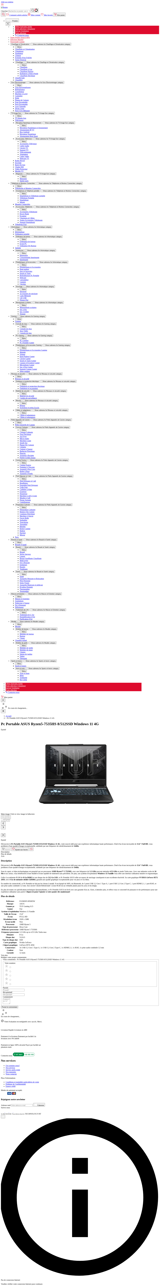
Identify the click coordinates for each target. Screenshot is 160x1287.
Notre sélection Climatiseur (25, 29)
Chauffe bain (20, 78)
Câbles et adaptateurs (23, 410)
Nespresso (23, 494)
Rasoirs (22, 567)
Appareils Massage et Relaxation (32, 579)
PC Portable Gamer (27, 343)
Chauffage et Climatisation (25, 49)
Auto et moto (20, 668)
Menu (19, 47)
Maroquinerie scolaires (23, 302)
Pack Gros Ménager (22, 111)
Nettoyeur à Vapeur (22, 603)
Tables (22, 656)
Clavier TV (24, 148)
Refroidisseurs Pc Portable (29, 276)
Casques (23, 282)
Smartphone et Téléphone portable (27, 191)
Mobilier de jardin (21, 643)
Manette (23, 352)
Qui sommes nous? (13, 1066)
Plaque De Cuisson (27, 445)
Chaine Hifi (19, 167)
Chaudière (19, 80)
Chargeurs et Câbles (27, 218)
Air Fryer (23, 436)
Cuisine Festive (21, 460)
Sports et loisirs (20, 666)
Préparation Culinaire (23, 505)
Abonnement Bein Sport (29, 136)
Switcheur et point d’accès (29, 408)
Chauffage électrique (27, 76)
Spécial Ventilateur (22, 31)
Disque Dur (24, 300)
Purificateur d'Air (26, 619)
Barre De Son (20, 165)
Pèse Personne (25, 581)
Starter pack (24, 181)
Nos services (10, 1068)
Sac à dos (23, 310)
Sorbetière (23, 520)
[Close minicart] (3, 700)
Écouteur (23, 216)
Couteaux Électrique (27, 514)
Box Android (24, 132)
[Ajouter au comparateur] (31, 849)
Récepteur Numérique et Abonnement (28, 123)
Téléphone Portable (27, 198)
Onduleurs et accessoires (29, 388)
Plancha (23, 453)
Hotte (17, 98)
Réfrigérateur (20, 90)
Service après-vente (13, 1070)
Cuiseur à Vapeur (26, 449)
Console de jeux (26, 333)
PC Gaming (20, 335)
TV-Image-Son (20, 118)
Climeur (18, 56)
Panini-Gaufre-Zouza (27, 458)
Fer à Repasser (20, 605)
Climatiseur (19, 51)
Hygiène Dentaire (26, 587)
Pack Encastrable (21, 104)
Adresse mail (6, 1105)
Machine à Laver (21, 94)
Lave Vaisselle (20, 106)
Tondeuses (24, 569)
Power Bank (24, 214)
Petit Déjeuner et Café (23, 476)
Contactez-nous (23, 35)
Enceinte (18, 163)
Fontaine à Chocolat (27, 467)
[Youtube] (15, 1112)
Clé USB (23, 298)
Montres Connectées (22, 204)
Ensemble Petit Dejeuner (29, 485)
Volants (22, 354)
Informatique (19, 232)
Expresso (23, 492)
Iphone (22, 202)
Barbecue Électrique (27, 451)
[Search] (34, 10)
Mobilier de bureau (22, 629)
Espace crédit (10, 1086)
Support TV (24, 150)
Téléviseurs (19, 120)
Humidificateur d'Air (27, 617)
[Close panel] (3, 711)
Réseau (18, 400)
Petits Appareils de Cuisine (25, 425)
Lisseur (22, 556)
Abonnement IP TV (27, 130)
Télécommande (25, 152)
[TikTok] (11, 1112)
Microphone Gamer (27, 365)
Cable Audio (24, 146)
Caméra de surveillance (28, 398)
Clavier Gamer (25, 359)
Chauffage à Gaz (26, 69)
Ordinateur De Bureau (28, 246)
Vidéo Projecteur (21, 169)
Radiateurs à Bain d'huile (29, 74)
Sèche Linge (19, 109)
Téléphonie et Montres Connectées (28, 188)
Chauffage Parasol (26, 71)
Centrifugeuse (25, 502)
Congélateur (19, 92)
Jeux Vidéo (24, 331)
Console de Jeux (21, 324)
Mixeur (22, 535)
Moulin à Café (25, 498)
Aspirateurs (19, 601)
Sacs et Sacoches (26, 271)
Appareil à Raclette (27, 455)
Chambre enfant (21, 640)
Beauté (18, 547)
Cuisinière (18, 96)
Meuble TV (19, 171)
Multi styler (24, 561)
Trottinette (23, 678)
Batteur (22, 531)
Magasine (19, 174)
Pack (17, 537)
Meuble (18, 626)
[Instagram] (7, 1112)
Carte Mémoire (25, 296)
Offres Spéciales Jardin (23, 27)
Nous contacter (11, 1074)
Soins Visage (24, 583)
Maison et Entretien (22, 599)
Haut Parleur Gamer (27, 356)
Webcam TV (24, 159)
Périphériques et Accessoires (26, 262)
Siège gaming (25, 371)
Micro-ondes (24, 439)
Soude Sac (24, 443)
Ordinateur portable (22, 234)
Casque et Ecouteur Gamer (30, 363)
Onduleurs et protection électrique (27, 381)
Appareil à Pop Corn (27, 469)
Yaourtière (23, 524)
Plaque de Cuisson (22, 100)
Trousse (22, 314)
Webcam (23, 278)
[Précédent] (3, 823)
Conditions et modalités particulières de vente (22, 1082)
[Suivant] (3, 827)
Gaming (18, 321)
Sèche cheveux (25, 554)
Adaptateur (24, 154)
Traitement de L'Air (22, 610)
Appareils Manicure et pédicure (31, 585)
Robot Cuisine (25, 529)
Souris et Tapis (25, 273)
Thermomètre (25, 589)
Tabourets (23, 658)
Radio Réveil (20, 161)
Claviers (23, 284)
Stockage (19, 286)
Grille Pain (24, 487)
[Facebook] (3, 1112)
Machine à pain (25, 441)
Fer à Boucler (25, 563)
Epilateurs (23, 565)
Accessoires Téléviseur (24, 139)
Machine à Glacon (26, 516)
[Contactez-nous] (24, 1056)
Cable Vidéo (24, 156)
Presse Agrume (25, 500)
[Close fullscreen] (3, 835)
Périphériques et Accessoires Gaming (28, 345)
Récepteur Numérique (28, 134)
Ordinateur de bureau (23, 237)
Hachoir (23, 533)
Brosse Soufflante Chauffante (30, 558)
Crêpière (23, 447)
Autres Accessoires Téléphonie (31, 220)
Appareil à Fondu (26, 474)
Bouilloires (24, 483)
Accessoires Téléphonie (24, 207)
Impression (19, 250)
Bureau (22, 636)
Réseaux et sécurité (22, 379)
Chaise (22, 638)
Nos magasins (11, 1072)
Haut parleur (24, 269)
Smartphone (24, 200)
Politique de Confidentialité (16, 1084)
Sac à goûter (24, 312)
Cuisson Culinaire (22, 427)
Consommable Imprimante (29, 258)
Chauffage (19, 62)
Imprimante (24, 260)
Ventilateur (19, 53)
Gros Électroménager (23, 87)
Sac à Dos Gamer (26, 367)
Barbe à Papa (25, 471)
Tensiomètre (24, 591)
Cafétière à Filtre (26, 489)
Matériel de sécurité (22, 391)
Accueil (8, 716)
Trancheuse (24, 522)
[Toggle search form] (3, 14)
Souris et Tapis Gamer (28, 361)
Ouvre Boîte (24, 518)
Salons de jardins (26, 654)
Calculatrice (24, 280)
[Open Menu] (8, 24)
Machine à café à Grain (28, 496)
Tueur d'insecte (20, 60)
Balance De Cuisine (27, 512)
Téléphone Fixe (21, 224)
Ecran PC (23, 244)
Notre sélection (20, 33)
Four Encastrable (21, 102)
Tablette (18, 248)
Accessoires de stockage (29, 294)
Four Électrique (25, 434)
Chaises (22, 652)
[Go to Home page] (4, 7)
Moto (22, 676)
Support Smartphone (27, 222)
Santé (18, 571)
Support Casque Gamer (28, 369)
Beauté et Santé (20, 545)
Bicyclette (23, 680)
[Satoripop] (42, 1114)
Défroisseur (19, 607)
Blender (23, 527)
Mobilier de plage (26, 650)
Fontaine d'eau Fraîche (23, 58)
